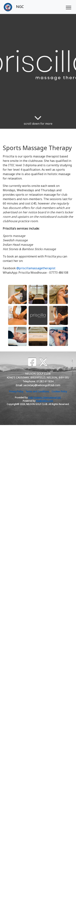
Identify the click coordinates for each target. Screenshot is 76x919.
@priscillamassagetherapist (35, 268)
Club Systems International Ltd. (44, 397)
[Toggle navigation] (68, 7)
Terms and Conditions (37, 391)
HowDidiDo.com (44, 400)
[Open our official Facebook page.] (32, 362)
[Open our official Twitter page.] (43, 362)
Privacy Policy (16, 391)
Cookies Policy (59, 391)
